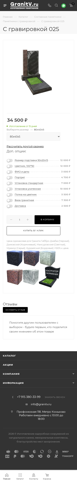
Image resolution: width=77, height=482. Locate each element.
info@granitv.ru (41, 404)
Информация (13, 383)
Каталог (9, 355)
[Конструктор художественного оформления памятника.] (49, 276)
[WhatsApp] (63, 6)
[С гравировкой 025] (38, 71)
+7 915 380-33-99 (28, 397)
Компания (11, 373)
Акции (8, 364)
